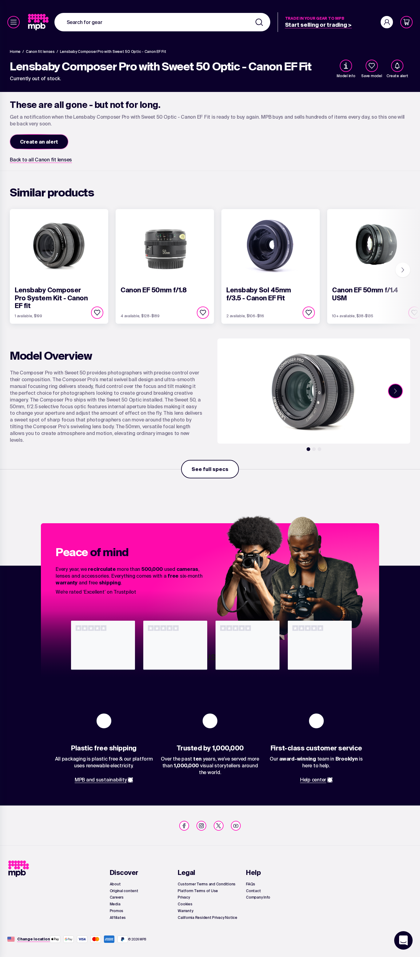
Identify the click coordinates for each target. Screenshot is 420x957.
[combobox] (162, 22)
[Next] (402, 270)
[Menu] (13, 22)
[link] (38, 22)
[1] (308, 449)
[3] (319, 449)
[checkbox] (372, 66)
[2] (314, 449)
